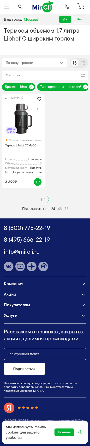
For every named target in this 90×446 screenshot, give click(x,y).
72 (66, 209)
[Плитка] (74, 63)
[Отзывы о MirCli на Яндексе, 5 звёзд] (21, 408)
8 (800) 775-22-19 (27, 228)
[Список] (83, 63)
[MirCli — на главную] (43, 7)
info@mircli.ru (22, 251)
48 (60, 209)
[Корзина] (81, 6)
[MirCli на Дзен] (31, 266)
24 (53, 209)
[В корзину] (38, 182)
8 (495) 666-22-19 (27, 239)
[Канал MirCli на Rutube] (43, 266)
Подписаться (24, 369)
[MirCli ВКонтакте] (8, 266)
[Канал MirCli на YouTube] (20, 266)
